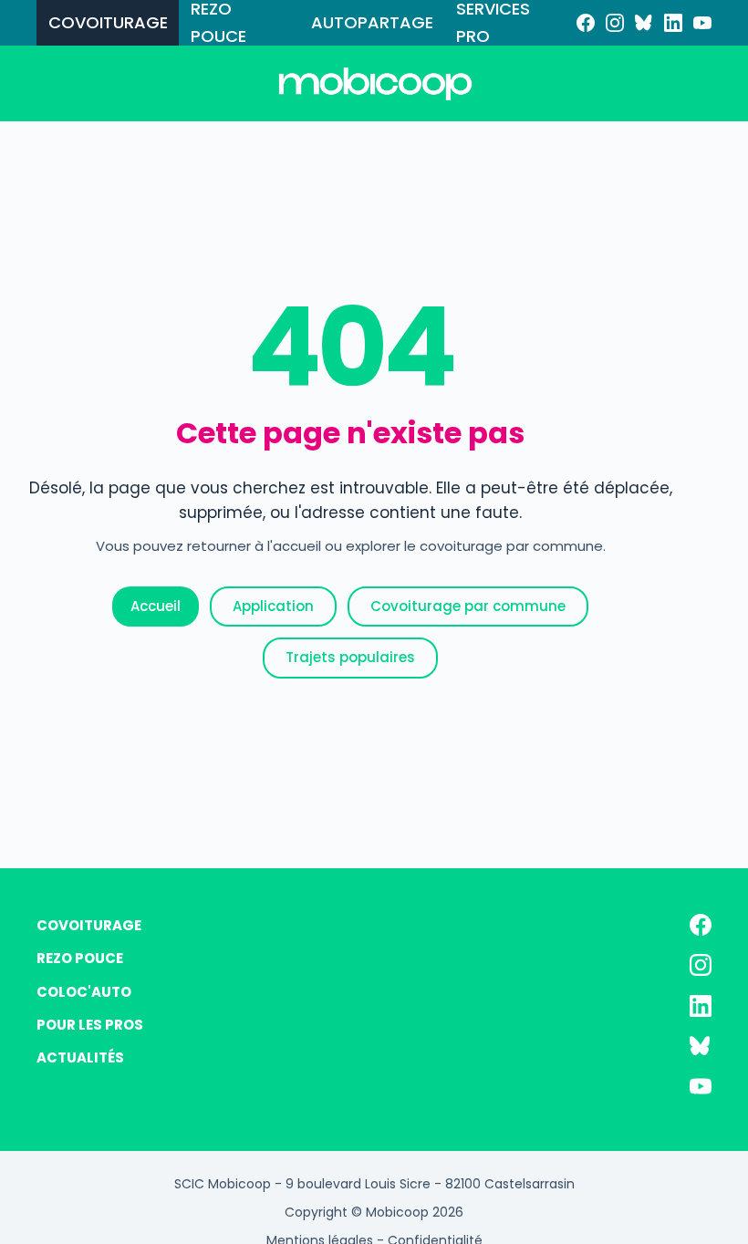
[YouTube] (702, 23)
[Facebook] (586, 23)
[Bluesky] (644, 23)
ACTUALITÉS (80, 1057)
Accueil (155, 606)
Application (273, 606)
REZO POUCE (218, 23)
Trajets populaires (350, 657)
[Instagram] (615, 23)
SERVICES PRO (493, 23)
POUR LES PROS (89, 1024)
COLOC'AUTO (83, 991)
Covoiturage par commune (468, 606)
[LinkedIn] (673, 23)
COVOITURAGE (108, 22)
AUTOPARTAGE (372, 22)
